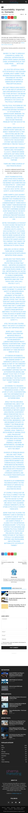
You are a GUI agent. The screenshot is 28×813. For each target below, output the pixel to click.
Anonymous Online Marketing (22, 563)
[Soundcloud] (12, 802)
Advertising (13, 807)
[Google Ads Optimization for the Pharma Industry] (4, 600)
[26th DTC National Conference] (4, 681)
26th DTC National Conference (15, 679)
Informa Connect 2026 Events (15, 686)
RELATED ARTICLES (6, 588)
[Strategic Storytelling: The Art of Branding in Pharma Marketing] (4, 606)
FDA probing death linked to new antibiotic (13, 229)
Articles (8, 807)
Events (6, 809)
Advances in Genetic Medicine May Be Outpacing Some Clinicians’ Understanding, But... (17, 705)
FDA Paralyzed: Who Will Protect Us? (14, 281)
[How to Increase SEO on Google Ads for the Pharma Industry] (4, 593)
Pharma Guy (5, 14)
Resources (23, 807)
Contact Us (10, 809)
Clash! (7, 152)
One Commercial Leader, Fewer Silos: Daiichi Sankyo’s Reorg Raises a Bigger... (17, 736)
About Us (4, 807)
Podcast (18, 807)
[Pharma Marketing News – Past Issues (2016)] (4, 712)
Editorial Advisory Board (18, 809)
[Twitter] (19, 802)
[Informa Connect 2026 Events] (4, 688)
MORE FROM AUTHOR (17, 588)
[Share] (8, 802)
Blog (6, 5)
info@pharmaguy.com (16, 793)
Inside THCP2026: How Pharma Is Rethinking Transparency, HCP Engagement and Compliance (16, 674)
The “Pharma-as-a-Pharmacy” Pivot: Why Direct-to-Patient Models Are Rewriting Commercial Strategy (17, 722)
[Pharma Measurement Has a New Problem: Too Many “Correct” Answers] (4, 729)
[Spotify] (15, 802)
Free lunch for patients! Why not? (7, 563)
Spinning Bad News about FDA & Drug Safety (14, 318)
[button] (26, 2)
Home (2, 5)
